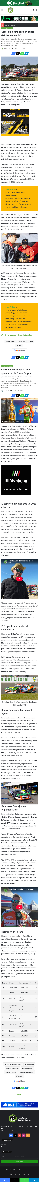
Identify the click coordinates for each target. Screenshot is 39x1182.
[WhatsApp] (21, 53)
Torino (20, 345)
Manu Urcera (11, 341)
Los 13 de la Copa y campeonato (13, 25)
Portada (22, 341)
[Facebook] (13, 53)
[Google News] (19, 350)
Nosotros (3, 1144)
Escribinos (4, 1147)
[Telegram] (26, 53)
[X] (17, 53)
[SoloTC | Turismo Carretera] (15, 10)
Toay (31, 341)
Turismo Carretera (7, 28)
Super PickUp (10, 307)
